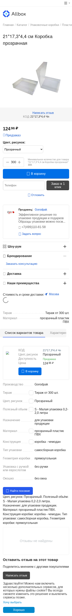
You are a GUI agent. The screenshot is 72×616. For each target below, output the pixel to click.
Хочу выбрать (12, 602)
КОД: (26, 116)
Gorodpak (41, 209)
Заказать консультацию (21, 263)
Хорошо (19, 610)
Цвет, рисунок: (14, 142)
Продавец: (25, 209)
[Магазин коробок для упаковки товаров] (14, 13)
